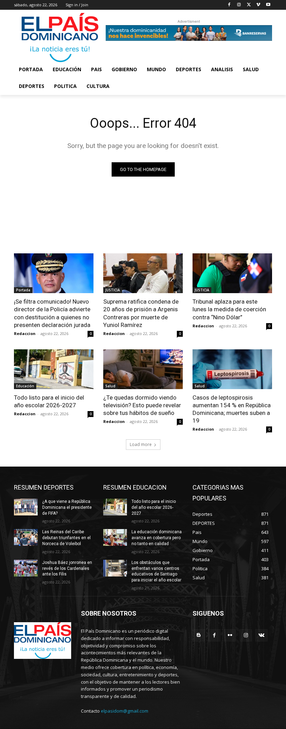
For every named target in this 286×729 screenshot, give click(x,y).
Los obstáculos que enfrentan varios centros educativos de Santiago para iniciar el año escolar (156, 571)
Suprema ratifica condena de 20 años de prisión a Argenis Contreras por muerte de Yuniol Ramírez (141, 313)
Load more (141, 444)
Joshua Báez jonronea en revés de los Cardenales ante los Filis (67, 568)
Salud (110, 386)
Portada (23, 290)
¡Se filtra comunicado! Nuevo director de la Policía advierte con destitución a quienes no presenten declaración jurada (52, 313)
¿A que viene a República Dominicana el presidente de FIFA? (67, 507)
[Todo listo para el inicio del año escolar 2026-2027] (53, 369)
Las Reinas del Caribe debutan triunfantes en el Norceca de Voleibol (66, 537)
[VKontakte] (261, 635)
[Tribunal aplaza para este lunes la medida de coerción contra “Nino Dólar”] (232, 273)
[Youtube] (268, 5)
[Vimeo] (258, 5)
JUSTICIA (112, 290)
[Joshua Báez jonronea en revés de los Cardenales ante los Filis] (26, 568)
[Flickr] (230, 635)
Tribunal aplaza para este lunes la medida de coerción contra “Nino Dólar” (229, 309)
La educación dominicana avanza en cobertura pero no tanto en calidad (156, 537)
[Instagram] (239, 5)
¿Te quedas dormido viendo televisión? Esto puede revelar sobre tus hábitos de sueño (142, 405)
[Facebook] (229, 5)
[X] (249, 5)
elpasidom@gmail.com (124, 711)
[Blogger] (199, 635)
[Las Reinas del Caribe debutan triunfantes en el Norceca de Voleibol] (26, 537)
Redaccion (25, 333)
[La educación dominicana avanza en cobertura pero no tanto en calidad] (115, 537)
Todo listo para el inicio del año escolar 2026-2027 (49, 401)
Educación (25, 386)
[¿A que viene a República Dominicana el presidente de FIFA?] (26, 507)
